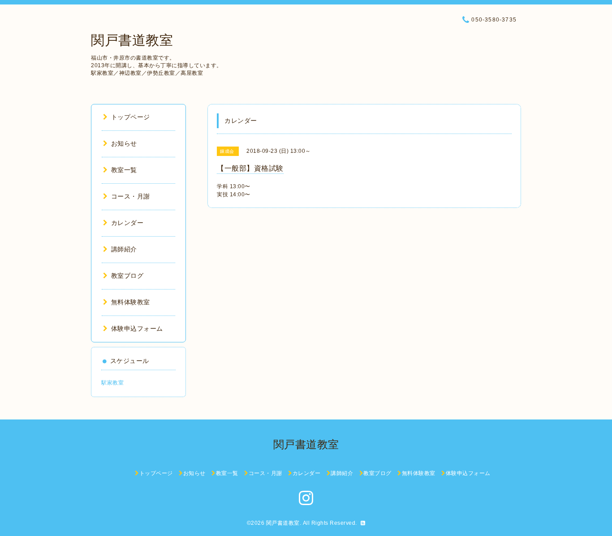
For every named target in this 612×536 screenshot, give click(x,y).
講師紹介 (124, 249)
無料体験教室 (130, 302)
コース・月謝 (130, 196)
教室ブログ (127, 275)
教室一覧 (124, 169)
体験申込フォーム (137, 328)
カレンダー (127, 222)
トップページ (130, 117)
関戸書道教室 (132, 40)
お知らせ (124, 143)
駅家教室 (112, 383)
